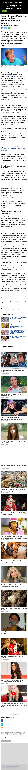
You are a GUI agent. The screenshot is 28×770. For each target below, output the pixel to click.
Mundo (21, 309)
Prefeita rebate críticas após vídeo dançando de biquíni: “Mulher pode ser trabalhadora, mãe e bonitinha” (18, 332)
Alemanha (9, 74)
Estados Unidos (18, 76)
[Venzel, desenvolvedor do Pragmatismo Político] (5, 740)
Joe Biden (14, 130)
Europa (11, 309)
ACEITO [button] (4, 10)
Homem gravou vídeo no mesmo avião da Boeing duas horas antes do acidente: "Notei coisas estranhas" (18, 325)
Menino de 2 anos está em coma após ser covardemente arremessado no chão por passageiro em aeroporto (18, 319)
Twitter (17, 302)
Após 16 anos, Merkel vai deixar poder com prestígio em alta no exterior (14, 19)
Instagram (11, 302)
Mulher (16, 309)
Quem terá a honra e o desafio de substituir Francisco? (18, 337)
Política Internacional (7, 311)
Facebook (23, 302)
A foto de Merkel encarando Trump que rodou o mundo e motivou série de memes (13, 148)
